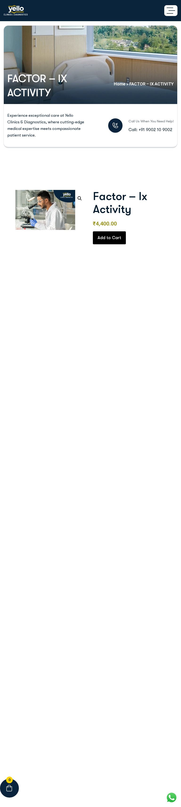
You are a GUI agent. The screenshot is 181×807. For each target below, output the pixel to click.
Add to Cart (109, 237)
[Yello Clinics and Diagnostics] (16, 10)
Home (119, 83)
